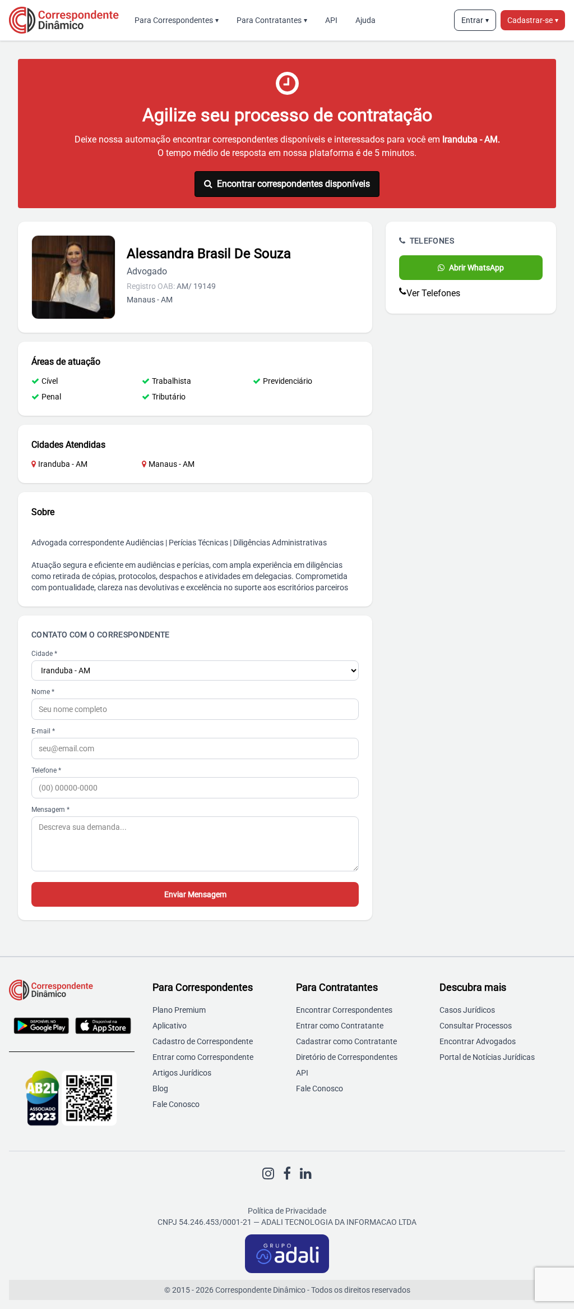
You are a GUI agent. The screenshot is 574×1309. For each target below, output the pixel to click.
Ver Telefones (433, 293)
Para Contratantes (272, 20)
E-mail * (43, 731)
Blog (160, 1088)
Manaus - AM (172, 464)
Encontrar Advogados (477, 1041)
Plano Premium (179, 1009)
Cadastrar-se (532, 20)
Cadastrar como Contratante (346, 1041)
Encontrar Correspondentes (344, 1009)
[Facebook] (287, 1174)
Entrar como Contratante (339, 1025)
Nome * (42, 692)
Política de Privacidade (287, 1210)
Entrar (475, 20)
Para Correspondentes (177, 20)
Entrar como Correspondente (202, 1057)
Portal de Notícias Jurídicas (487, 1057)
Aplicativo (169, 1025)
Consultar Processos (475, 1025)
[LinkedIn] (306, 1174)
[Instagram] (268, 1174)
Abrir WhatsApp (476, 267)
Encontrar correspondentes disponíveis (293, 183)
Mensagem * (50, 810)
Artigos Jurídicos (181, 1072)
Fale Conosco (176, 1104)
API (331, 20)
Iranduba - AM (62, 464)
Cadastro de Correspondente (202, 1041)
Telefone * (46, 770)
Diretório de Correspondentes (346, 1057)
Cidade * (44, 654)
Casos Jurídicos (467, 1009)
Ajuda (365, 20)
